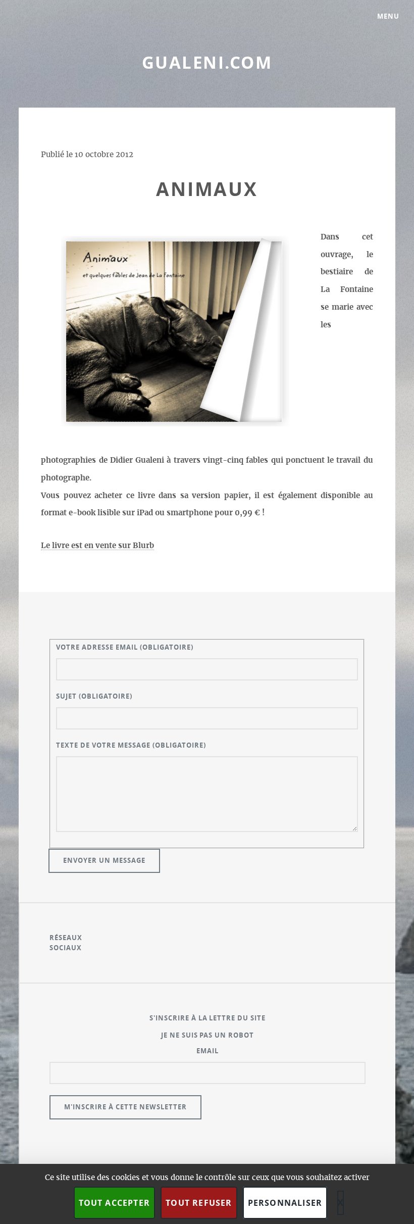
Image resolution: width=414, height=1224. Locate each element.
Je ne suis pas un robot (207, 1035)
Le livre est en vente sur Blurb (97, 546)
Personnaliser (285, 1202)
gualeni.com (207, 62)
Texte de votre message (131, 745)
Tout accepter (114, 1202)
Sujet (94, 696)
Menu (388, 16)
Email (207, 1050)
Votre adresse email (124, 647)
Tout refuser (199, 1202)
